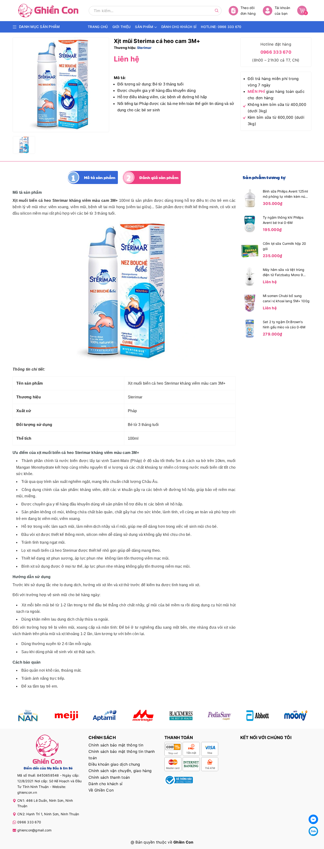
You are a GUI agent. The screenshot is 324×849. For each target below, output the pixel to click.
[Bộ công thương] (178, 779)
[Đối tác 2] (66, 716)
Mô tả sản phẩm (100, 177)
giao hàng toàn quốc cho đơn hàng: (276, 94)
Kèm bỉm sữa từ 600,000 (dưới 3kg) (276, 120)
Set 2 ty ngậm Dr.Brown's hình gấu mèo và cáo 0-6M (284, 324)
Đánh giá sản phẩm (158, 177)
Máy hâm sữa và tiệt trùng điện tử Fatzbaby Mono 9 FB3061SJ (284, 273)
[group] (61, 85)
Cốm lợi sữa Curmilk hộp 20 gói (284, 246)
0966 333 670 (275, 52)
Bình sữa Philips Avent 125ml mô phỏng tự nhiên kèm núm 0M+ (285, 194)
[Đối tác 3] (104, 716)
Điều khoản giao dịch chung (114, 764)
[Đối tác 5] (142, 716)
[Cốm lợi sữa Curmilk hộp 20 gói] (249, 250)
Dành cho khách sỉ (105, 783)
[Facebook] (313, 819)
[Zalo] (313, 831)
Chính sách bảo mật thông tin (115, 745)
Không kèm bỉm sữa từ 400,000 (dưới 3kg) (277, 107)
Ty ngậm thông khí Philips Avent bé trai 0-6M (283, 220)
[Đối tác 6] (219, 716)
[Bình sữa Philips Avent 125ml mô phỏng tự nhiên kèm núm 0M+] (249, 197)
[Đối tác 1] (28, 716)
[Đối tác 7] (257, 716)
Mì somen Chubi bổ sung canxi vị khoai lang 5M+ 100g (286, 298)
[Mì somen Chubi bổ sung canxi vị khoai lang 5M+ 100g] (249, 302)
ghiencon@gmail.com (34, 830)
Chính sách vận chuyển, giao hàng (120, 770)
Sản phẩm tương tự (264, 177)
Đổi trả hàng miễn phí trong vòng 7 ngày (273, 81)
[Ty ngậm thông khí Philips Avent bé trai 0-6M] (249, 224)
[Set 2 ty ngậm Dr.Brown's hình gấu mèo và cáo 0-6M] (249, 328)
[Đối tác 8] (295, 716)
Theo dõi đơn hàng (248, 10)
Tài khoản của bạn (282, 10)
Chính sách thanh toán (109, 777)
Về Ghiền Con (101, 790)
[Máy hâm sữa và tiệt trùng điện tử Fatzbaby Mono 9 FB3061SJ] (249, 276)
